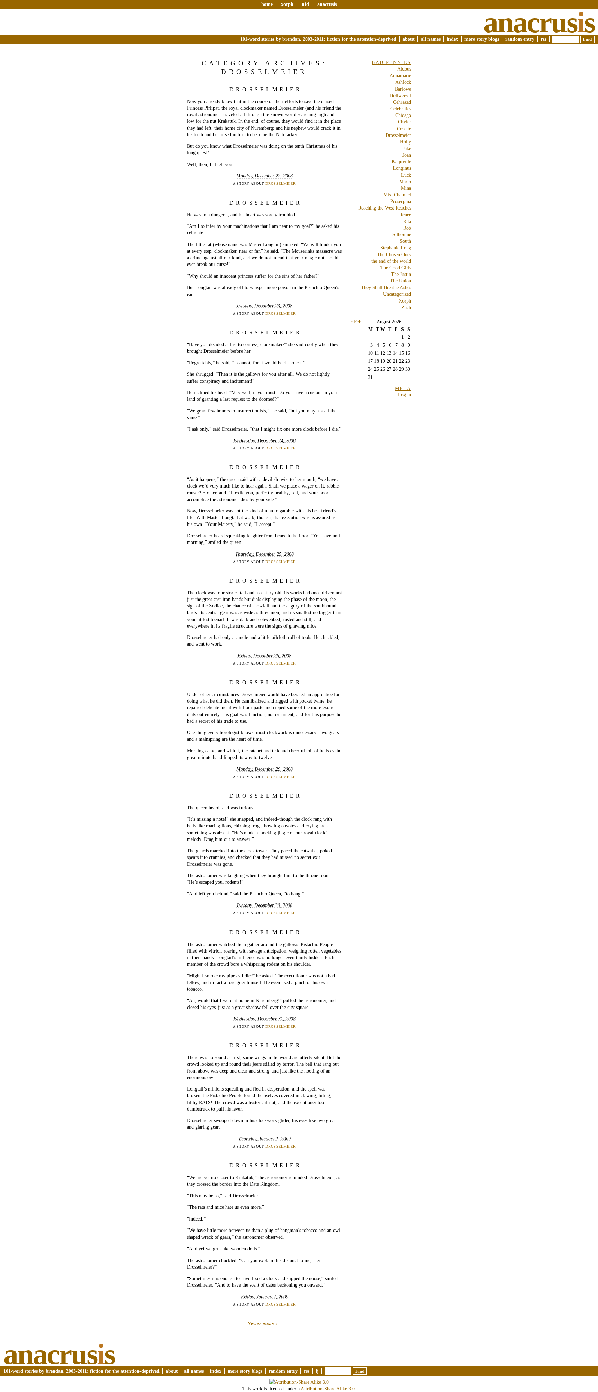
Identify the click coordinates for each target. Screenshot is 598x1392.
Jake (407, 148)
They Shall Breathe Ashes (386, 287)
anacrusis (327, 4)
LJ (317, 1371)
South (405, 241)
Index (452, 39)
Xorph (405, 301)
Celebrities (400, 108)
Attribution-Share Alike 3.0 (328, 1388)
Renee (405, 214)
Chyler (404, 121)
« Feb (355, 321)
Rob (407, 228)
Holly (405, 142)
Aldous (404, 69)
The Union (400, 281)
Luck (406, 175)
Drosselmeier (265, 89)
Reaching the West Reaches (384, 208)
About (408, 39)
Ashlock (403, 82)
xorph (287, 4)
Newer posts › (262, 1323)
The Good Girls (395, 267)
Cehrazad (402, 102)
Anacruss (539, 22)
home (267, 4)
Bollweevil (400, 95)
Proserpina (400, 201)
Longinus (402, 168)
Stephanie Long (395, 247)
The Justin (401, 274)
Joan (406, 155)
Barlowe (403, 89)
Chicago (403, 115)
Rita (407, 221)
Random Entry (519, 39)
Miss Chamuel (397, 194)
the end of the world (391, 261)
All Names (431, 39)
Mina (406, 188)
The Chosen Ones (394, 254)
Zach (406, 307)
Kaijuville (401, 161)
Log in (404, 394)
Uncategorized (397, 294)
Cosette (404, 128)
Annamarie (400, 75)
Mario (405, 181)
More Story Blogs (481, 39)
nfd (305, 4)
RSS (543, 39)
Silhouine (401, 234)
